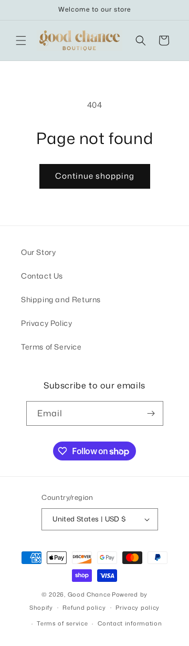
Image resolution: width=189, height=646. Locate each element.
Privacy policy (138, 607)
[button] (21, 40)
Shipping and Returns (61, 299)
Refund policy (84, 607)
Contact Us (42, 276)
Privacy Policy (46, 323)
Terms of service (62, 623)
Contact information (130, 623)
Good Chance (89, 594)
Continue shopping (94, 175)
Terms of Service (51, 347)
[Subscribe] (151, 413)
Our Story (38, 252)
